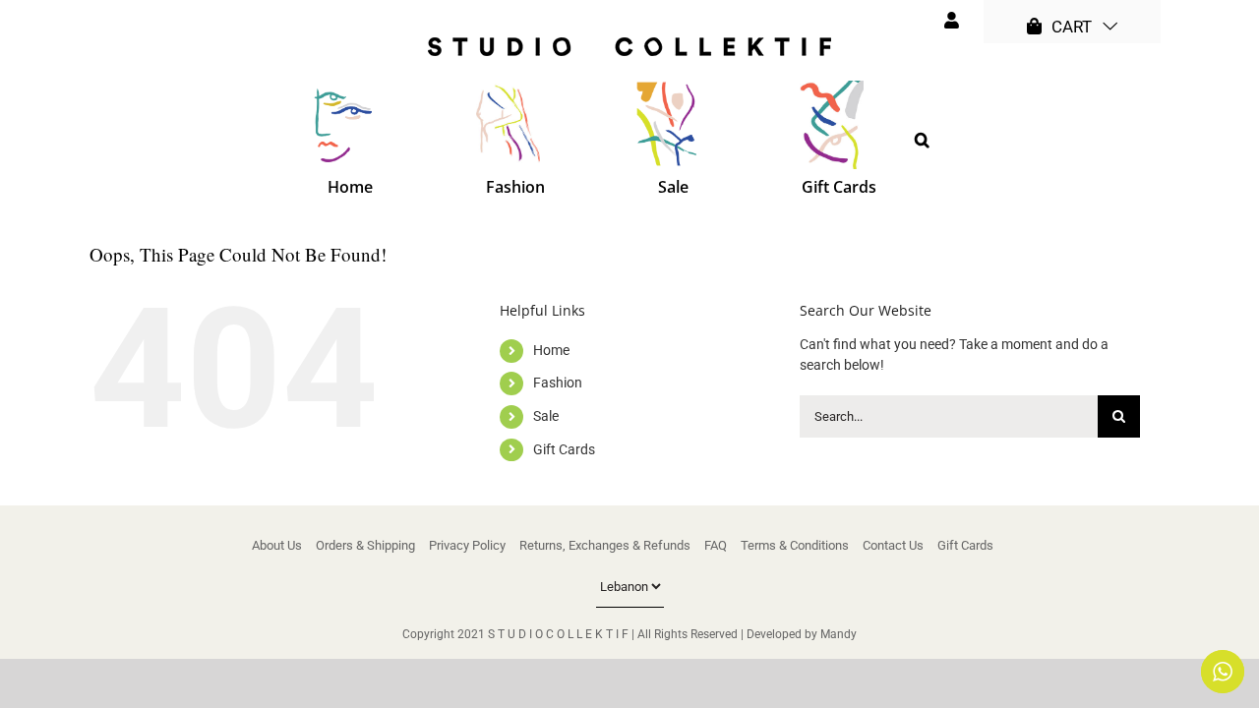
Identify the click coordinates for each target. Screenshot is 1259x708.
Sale (546, 416)
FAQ (715, 545)
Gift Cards (564, 449)
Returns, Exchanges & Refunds (604, 545)
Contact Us (893, 545)
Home (551, 350)
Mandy (838, 634)
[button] (922, 140)
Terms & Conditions (795, 545)
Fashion (557, 382)
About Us (277, 545)
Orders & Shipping (365, 545)
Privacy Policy (467, 545)
